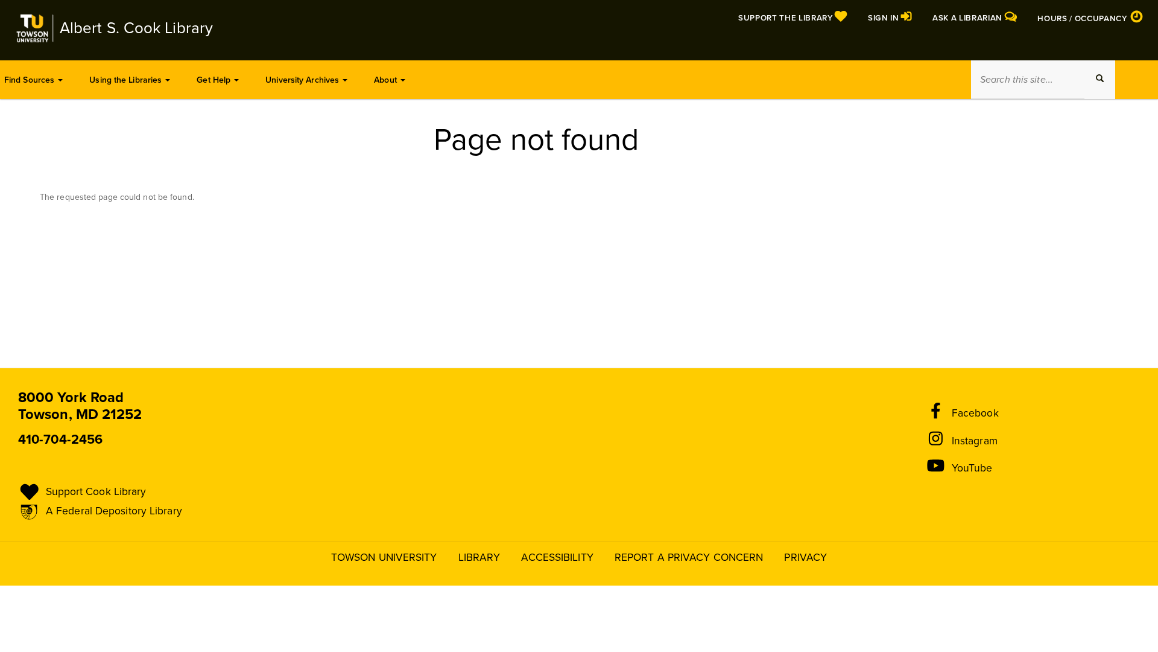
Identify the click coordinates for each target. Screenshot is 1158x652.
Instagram (975, 441)
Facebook (975, 413)
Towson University (384, 557)
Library (479, 557)
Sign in (884, 18)
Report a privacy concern (689, 557)
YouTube (972, 468)
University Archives (303, 80)
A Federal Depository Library (114, 511)
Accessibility (557, 557)
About (386, 80)
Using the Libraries (126, 80)
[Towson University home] (34, 28)
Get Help (215, 80)
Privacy (805, 557)
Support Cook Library (96, 491)
